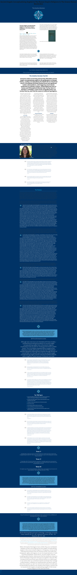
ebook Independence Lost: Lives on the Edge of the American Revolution (38, 542)
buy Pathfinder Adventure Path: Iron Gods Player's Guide (49, 537)
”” (31, 493)
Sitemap (1, 570)
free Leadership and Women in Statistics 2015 (26, 539)
